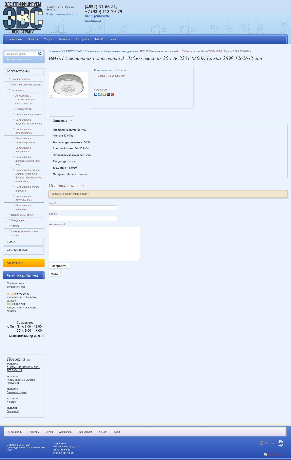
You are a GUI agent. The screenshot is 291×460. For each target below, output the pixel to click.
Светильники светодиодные (23, 198)
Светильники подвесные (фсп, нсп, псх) (27, 160)
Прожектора (23, 108)
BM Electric (121, 70)
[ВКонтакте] (96, 94)
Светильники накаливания (23, 149)
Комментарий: (58, 224)
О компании (15, 39)
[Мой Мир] (109, 94)
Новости (33, 39)
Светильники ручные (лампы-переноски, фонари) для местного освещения (28, 175)
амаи (113, 39)
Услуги (48, 39)
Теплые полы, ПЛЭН (22, 214)
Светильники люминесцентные (25, 140)
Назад (54, 273)
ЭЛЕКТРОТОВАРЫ (18, 71)
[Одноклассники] (105, 94)
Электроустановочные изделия (24, 233)
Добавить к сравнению (111, 75)
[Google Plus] (113, 94)
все (28, 360)
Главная (53, 51)
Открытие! (13, 411)
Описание (60, 120)
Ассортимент (15, 262)
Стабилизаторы (20, 79)
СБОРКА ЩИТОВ (17, 249)
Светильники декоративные (23, 131)
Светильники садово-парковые (28, 188)
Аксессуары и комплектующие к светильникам (26, 99)
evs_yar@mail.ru (93, 20)
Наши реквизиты (97, 16)
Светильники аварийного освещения (28, 121)
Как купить (82, 39)
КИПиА (99, 39)
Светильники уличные (28, 114)
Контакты (64, 39)
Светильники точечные (23, 207)
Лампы (15, 226)
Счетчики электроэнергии (26, 84)
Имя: (52, 203)
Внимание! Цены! (17, 392)
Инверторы (17, 220)
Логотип (11, 401)
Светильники (18, 90)
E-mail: (53, 213)
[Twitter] (100, 94)
